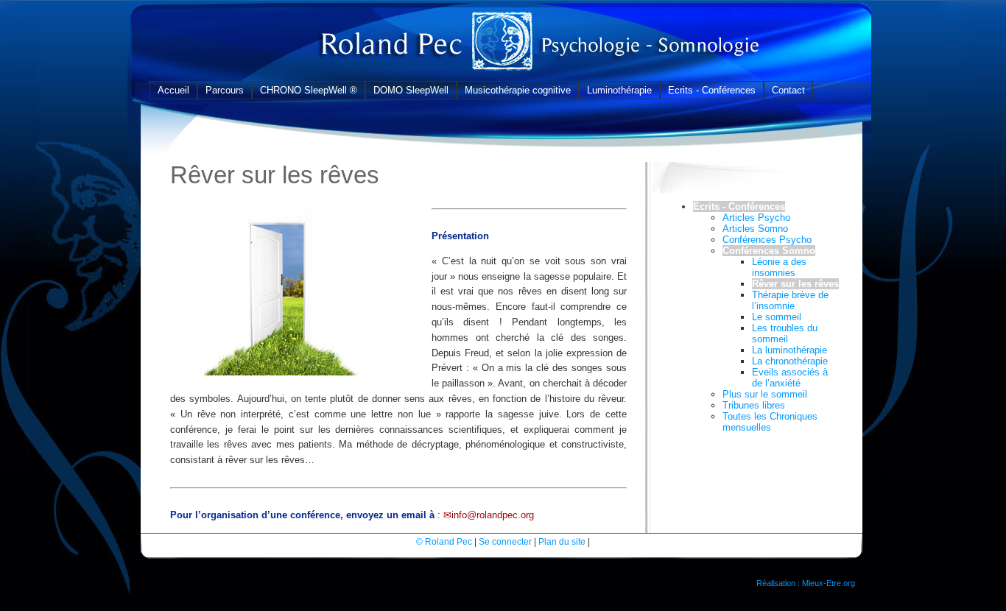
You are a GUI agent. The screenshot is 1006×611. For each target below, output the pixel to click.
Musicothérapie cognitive (518, 90)
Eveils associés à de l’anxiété (790, 378)
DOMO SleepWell (411, 90)
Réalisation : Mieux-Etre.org (805, 583)
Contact (788, 90)
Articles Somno (755, 228)
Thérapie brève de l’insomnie (790, 300)
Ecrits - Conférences (712, 90)
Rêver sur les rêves (795, 283)
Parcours (224, 90)
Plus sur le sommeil (764, 394)
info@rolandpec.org (492, 514)
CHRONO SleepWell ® (308, 90)
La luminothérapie (789, 350)
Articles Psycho (756, 217)
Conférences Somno (768, 250)
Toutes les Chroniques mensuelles (769, 422)
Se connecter (505, 541)
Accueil (173, 90)
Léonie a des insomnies (779, 267)
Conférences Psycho (767, 239)
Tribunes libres (753, 405)
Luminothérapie (619, 90)
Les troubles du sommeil (784, 333)
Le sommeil (776, 316)
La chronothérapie (790, 361)
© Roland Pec (444, 541)
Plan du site (561, 541)
